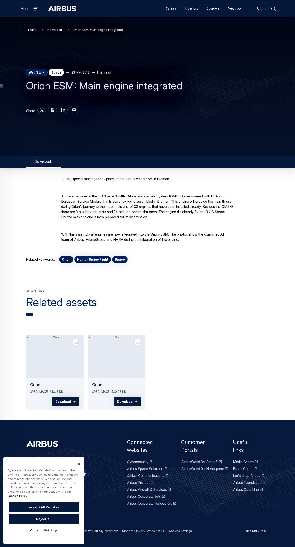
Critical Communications (145, 475)
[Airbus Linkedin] (63, 110)
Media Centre (243, 462)
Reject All (44, 519)
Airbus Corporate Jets (144, 496)
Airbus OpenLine (246, 489)
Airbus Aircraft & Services (147, 489)
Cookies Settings (180, 531)
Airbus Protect (138, 482)
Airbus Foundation (247, 482)
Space (120, 259)
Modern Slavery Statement (141, 531)
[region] (43, 500)
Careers (171, 8)
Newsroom (235, 8)
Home (32, 30)
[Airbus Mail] (74, 110)
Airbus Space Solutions (145, 469)
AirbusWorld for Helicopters (202, 469)
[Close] (79, 464)
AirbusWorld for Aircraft (199, 462)
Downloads (43, 161)
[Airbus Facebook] (52, 110)
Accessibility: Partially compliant (95, 531)
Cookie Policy (18, 495)
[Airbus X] (41, 110)
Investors (191, 8)
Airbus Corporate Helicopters (149, 503)
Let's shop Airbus (246, 475)
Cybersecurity (138, 462)
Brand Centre (243, 469)
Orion (66, 259)
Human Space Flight (92, 259)
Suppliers (213, 8)
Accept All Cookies (44, 507)
